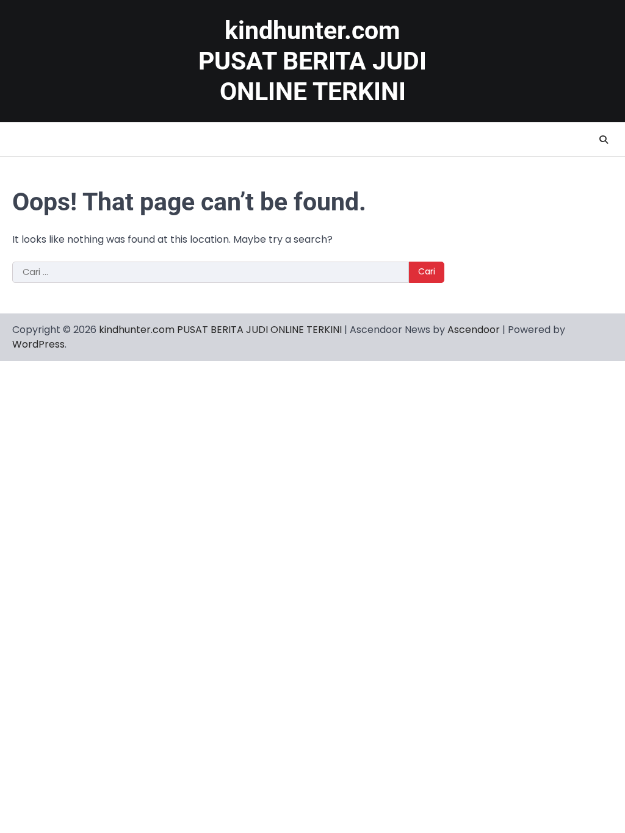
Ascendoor (473, 330)
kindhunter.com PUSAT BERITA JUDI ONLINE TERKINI (312, 61)
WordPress (38, 344)
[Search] (603, 139)
